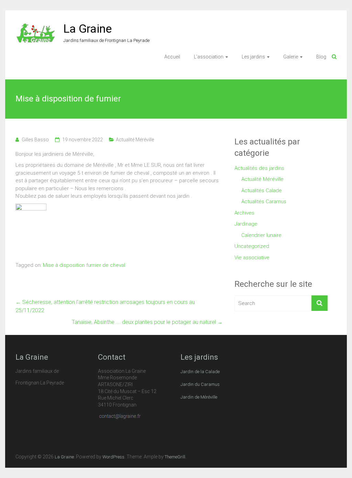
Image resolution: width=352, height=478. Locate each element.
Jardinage (245, 224)
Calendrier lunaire (261, 235)
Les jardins (253, 56)
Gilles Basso (35, 139)
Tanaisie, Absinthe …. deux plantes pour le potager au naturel (147, 322)
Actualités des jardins (259, 168)
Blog (321, 56)
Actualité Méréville (135, 139)
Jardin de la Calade (200, 371)
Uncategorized (251, 246)
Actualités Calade (261, 190)
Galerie (290, 56)
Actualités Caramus (263, 201)
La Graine (87, 28)
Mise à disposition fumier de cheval (84, 265)
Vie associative (252, 257)
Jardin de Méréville (198, 397)
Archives (244, 213)
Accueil (172, 56)
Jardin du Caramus (200, 384)
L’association (208, 56)
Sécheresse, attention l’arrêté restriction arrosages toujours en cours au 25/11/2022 (105, 306)
